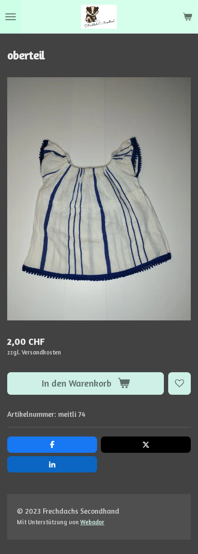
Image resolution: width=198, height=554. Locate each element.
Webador (92, 522)
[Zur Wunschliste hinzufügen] (179, 383)
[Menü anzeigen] (10, 17)
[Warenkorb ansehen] (187, 17)
